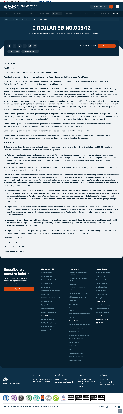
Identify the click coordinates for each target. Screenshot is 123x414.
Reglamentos (73, 346)
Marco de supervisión (76, 353)
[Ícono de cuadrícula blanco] (117, 6)
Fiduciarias (72, 284)
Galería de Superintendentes (50, 290)
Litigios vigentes (46, 301)
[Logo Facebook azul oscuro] (111, 407)
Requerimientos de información (79, 335)
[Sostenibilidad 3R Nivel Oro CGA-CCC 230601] (56, 401)
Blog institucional (101, 287)
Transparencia (105, 14)
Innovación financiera (103, 305)
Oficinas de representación (77, 297)
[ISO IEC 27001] (86, 400)
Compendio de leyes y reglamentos (80, 324)
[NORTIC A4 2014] (13, 398)
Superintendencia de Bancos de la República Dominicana (24, 406)
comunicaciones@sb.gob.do (64, 382)
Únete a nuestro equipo (48, 312)
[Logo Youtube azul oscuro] (119, 407)
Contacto (115, 14)
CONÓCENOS (37, 375)
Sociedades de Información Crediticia (78, 289)
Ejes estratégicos (46, 276)
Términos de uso (104, 380)
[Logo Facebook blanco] (9, 46)
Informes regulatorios (76, 328)
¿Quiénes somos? (46, 273)
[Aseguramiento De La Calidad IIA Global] (42, 401)
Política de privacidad (106, 382)
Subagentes (72, 301)
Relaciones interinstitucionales (51, 298)
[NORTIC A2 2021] (6, 398)
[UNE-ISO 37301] (101, 400)
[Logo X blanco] (14, 46)
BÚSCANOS (81, 375)
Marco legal (45, 294)
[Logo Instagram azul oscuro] (115, 407)
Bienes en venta (101, 294)
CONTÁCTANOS (60, 375)
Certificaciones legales (48, 323)
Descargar (106, 46)
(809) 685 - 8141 (61, 379)
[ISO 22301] (78, 400)
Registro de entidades (48, 326)
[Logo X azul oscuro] (107, 407)
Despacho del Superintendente (51, 280)
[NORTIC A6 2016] (36, 398)
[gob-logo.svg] (13, 380)
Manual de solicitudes (76, 339)
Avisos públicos (101, 290)
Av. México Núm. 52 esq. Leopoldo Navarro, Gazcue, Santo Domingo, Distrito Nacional (86, 383)
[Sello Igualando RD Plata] (48, 401)
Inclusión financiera (102, 308)
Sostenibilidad (45, 305)
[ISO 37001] (93, 400)
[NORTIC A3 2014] (29, 398)
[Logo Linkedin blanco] (20, 46)
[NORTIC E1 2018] (21, 398)
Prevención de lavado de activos (79, 313)
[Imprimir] (35, 46)
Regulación (15, 19)
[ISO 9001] (71, 400)
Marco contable (74, 342)
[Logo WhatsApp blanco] (25, 46)
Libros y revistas (101, 283)
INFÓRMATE (103, 375)
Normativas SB (26, 19)
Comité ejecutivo (46, 283)
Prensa (94, 14)
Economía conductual (103, 312)
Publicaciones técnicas (103, 280)
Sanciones (72, 317)
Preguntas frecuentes (48, 308)
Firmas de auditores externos (78, 293)
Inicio (6, 14)
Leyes (71, 349)
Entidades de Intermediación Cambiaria (78, 279)
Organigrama (45, 287)
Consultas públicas (75, 360)
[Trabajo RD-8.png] (63, 401)
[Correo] (30, 46)
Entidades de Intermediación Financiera (78, 274)
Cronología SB (100, 276)
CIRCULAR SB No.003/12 (40, 19)
